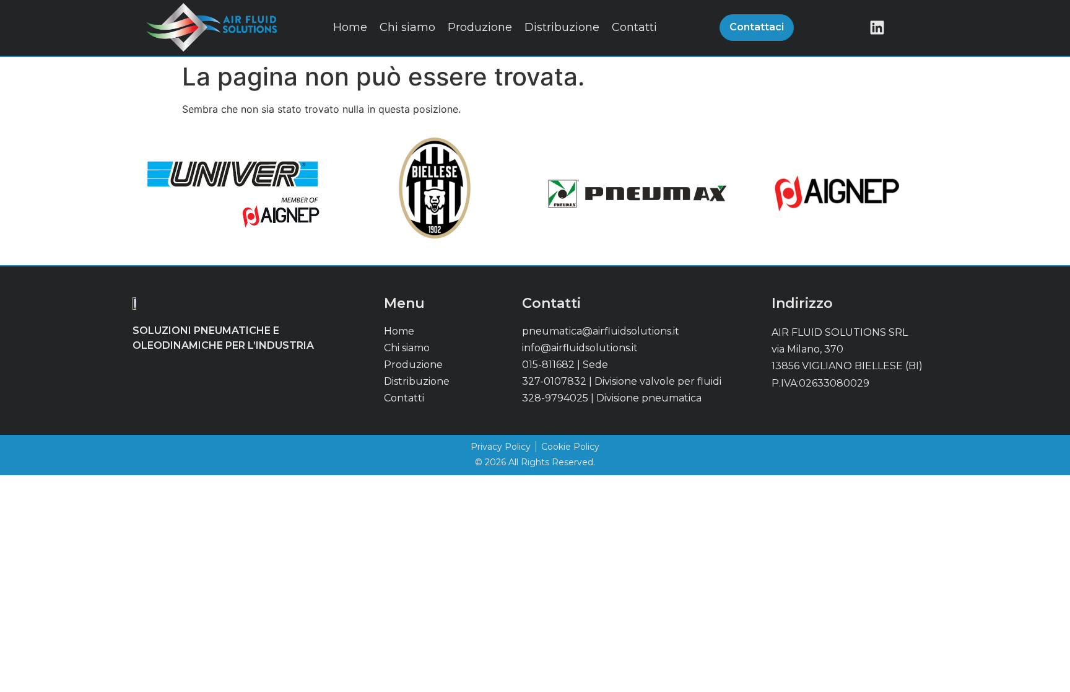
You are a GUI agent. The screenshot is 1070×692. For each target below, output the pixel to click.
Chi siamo (407, 27)
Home (350, 27)
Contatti (634, 27)
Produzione (480, 27)
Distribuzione (561, 27)
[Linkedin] (877, 27)
